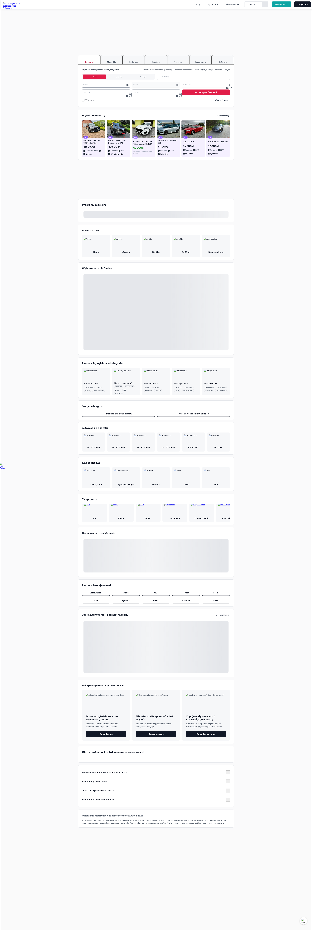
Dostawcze (133, 62)
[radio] (94, 77)
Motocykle (111, 62)
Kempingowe (200, 62)
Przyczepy (178, 62)
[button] (106, 85)
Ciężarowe (223, 62)
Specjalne (156, 62)
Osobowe (89, 62)
